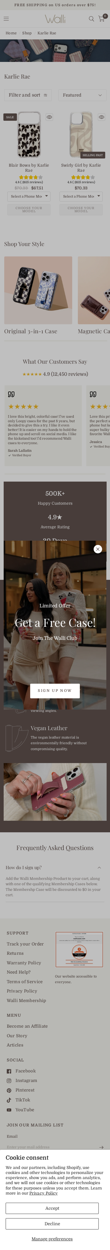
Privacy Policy (43, 1193)
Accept (52, 1208)
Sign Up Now (55, 690)
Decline (52, 1223)
